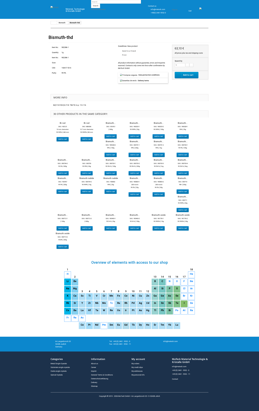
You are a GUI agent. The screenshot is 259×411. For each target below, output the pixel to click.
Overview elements (98, 9)
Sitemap (94, 386)
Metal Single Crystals (59, 364)
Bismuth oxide (159, 215)
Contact (175, 379)
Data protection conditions (149, 75)
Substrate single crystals (60, 367)
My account (138, 359)
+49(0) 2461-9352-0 (158, 13)
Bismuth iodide (86, 178)
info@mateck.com (158, 9)
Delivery (94, 382)
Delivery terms (143, 81)
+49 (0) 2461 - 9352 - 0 (180, 370)
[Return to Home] (53, 22)
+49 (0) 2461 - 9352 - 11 (181, 374)
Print (124, 55)
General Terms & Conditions (102, 375)
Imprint (93, 371)
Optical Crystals (57, 375)
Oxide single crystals (59, 371)
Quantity (178, 61)
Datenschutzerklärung (99, 379)
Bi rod (62, 123)
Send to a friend (129, 51)
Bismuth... (110, 123)
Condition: (122, 46)
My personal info (138, 375)
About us (94, 364)
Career (93, 367)
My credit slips (137, 367)
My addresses (137, 371)
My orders (135, 364)
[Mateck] (56, 10)
